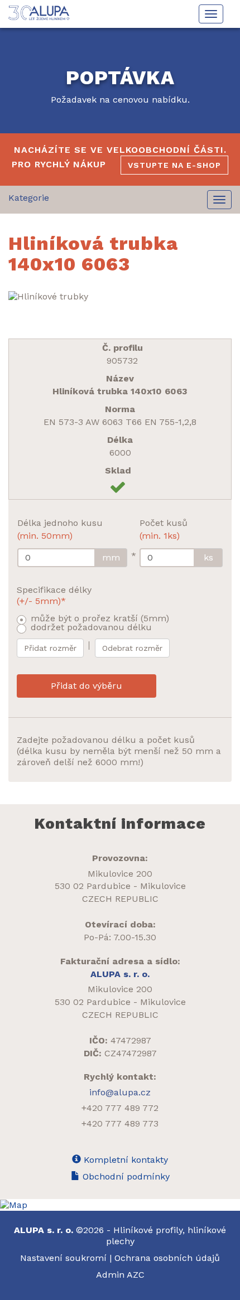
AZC (136, 1274)
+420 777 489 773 (120, 1123)
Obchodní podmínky (125, 1176)
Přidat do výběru (86, 685)
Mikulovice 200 (120, 873)
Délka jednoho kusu (60, 529)
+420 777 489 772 (120, 1108)
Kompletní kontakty (124, 1159)
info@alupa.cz (120, 1092)
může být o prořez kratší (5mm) (100, 618)
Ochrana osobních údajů (167, 1258)
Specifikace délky (54, 595)
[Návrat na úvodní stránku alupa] (39, 13)
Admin (111, 1274)
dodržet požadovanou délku (91, 627)
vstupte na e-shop (174, 165)
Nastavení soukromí (63, 1258)
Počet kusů (164, 529)
